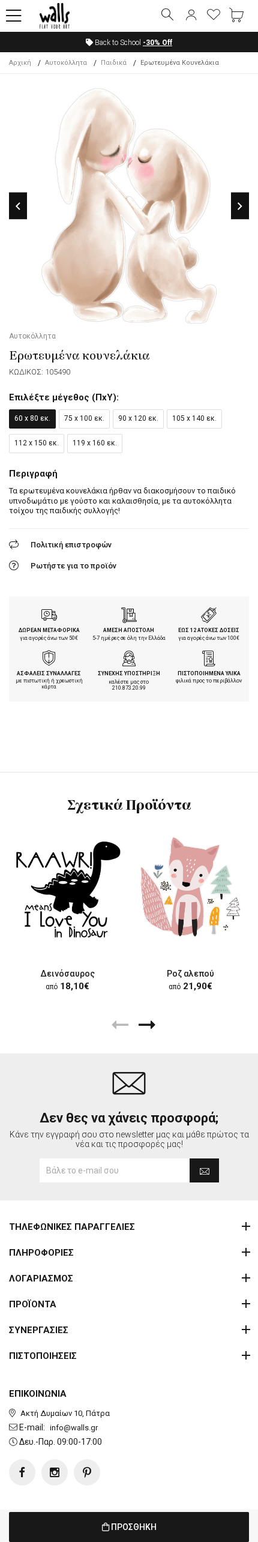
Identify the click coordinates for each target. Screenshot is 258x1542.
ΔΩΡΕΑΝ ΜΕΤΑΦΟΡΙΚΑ (49, 630)
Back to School (132, 42)
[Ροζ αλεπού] (190, 887)
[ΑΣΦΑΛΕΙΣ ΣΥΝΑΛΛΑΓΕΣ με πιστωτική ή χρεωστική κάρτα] (49, 660)
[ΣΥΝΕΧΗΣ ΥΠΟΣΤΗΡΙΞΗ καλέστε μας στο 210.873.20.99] (129, 660)
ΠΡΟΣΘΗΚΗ (133, 1527)
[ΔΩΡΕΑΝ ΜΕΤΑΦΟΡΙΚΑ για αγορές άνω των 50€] (49, 616)
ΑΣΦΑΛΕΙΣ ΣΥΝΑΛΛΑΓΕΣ (49, 673)
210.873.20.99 (129, 688)
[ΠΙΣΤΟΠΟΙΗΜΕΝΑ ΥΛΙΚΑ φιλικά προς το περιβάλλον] (209, 660)
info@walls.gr (74, 1427)
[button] (14, 16)
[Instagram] (54, 1472)
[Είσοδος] (190, 15)
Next (240, 206)
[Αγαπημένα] (213, 15)
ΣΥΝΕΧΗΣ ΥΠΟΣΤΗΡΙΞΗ (129, 673)
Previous (18, 206)
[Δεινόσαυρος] (67, 887)
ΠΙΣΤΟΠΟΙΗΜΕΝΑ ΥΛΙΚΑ (209, 673)
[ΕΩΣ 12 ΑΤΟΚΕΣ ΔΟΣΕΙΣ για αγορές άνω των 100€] (209, 616)
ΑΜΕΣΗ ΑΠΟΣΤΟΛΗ (128, 630)
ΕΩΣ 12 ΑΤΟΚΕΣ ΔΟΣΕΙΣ (208, 630)
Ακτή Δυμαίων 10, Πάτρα (65, 1413)
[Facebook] (22, 1472)
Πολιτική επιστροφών (71, 544)
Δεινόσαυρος (67, 973)
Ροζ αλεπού (190, 973)
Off (157, 42)
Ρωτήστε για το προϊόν (73, 565)
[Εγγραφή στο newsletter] (204, 1170)
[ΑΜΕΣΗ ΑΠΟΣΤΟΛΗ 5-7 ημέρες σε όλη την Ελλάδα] (129, 616)
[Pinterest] (87, 1472)
